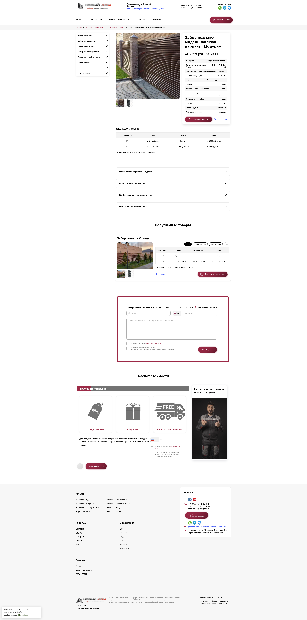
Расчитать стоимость (214, 274)
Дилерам (80, 537)
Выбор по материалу (86, 46)
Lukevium (220, 598)
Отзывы (142, 20)
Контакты (124, 545)
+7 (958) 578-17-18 (224, 4)
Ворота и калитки (85, 68)
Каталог (79, 20)
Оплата (79, 533)
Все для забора (84, 73)
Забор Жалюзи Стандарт (135, 238)
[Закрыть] (39, 609)
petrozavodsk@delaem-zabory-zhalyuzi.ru (146, 9)
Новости (123, 533)
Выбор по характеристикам (89, 52)
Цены (188, 244)
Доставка (80, 529)
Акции (78, 566)
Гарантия (80, 541)
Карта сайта (125, 549)
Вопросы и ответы (84, 570)
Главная (79, 27)
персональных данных (153, 343)
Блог (122, 529)
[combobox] (177, 313)
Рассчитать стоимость (198, 119)
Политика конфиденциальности (214, 601)
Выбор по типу (84, 62)
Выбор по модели (85, 35)
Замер (79, 545)
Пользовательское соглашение (213, 604)
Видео (123, 537)
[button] (117, 227)
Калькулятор (96, 20)
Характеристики (200, 244)
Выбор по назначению (87, 41)
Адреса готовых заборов (120, 20)
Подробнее (23, 615)
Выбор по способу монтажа (95, 27)
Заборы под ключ (116, 27)
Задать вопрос (220, 119)
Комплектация (216, 244)
